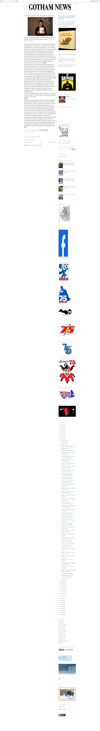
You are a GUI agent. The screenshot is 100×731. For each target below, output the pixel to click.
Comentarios (63, 709)
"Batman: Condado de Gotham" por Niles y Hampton (67, 492)
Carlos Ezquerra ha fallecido (67, 573)
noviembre (63, 442)
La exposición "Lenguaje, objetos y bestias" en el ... (68, 510)
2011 (61, 610)
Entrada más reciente (28, 142)
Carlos (69, 96)
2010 (61, 612)
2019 (61, 437)
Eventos (60, 628)
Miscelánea (61, 632)
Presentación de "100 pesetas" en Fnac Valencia (68, 527)
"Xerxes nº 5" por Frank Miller (67, 543)
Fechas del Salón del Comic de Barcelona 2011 (69, 187)
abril (62, 589)
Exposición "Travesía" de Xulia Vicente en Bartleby (67, 538)
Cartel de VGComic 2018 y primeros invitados (66, 545)
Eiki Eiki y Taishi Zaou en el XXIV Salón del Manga (67, 478)
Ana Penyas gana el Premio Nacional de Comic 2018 (67, 513)
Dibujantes (61, 625)
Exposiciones (61, 630)
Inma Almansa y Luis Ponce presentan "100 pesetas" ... (67, 517)
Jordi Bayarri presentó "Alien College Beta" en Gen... (67, 576)
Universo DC (61, 228)
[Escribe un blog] (43, 130)
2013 (61, 606)
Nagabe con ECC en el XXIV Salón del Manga (67, 460)
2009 (61, 614)
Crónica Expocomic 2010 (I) (69, 194)
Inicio (41, 142)
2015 (61, 602)
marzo (62, 591)
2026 (61, 422)
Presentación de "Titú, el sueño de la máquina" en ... (68, 499)
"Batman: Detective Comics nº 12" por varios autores (68, 463)
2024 (61, 426)
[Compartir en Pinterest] (47, 130)
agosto (63, 581)
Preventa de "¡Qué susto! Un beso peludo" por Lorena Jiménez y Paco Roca (67, 17)
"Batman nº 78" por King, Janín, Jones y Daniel (68, 552)
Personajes (61, 637)
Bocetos (60, 621)
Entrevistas (61, 626)
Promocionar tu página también (64, 257)
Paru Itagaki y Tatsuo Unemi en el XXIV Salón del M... (68, 506)
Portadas (60, 639)
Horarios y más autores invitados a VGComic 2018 (68, 488)
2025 (61, 424)
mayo (62, 587)
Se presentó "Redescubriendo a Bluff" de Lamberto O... (67, 456)
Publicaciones (62, 640)
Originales (61, 635)
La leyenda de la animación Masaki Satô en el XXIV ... (67, 474)
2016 (61, 600)
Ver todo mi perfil (71, 98)
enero (62, 595)
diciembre (63, 440)
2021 (61, 432)
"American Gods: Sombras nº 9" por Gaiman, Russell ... (67, 481)
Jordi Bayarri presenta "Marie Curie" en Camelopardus (69, 163)
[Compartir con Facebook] (45, 130)
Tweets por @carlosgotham (64, 143)
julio (62, 583)
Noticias (32, 131)
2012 (61, 608)
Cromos (60, 623)
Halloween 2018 (64, 448)
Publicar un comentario (29, 139)
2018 (61, 439)
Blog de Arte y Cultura (66, 659)
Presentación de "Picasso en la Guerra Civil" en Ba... (67, 471)
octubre (63, 444)
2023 (61, 428)
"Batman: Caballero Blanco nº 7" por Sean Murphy (68, 531)
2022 (61, 430)
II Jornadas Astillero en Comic (67, 450)
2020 (61, 434)
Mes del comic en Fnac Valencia (68, 446)
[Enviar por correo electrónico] (41, 130)
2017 (61, 598)
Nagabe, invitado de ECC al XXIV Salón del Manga (68, 570)
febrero (63, 593)
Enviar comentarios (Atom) (35, 145)
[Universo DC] (63, 256)
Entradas (62, 706)
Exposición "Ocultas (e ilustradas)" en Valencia (66, 502)
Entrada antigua (53, 142)
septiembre (63, 579)
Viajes (60, 642)
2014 (61, 604)
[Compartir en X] (44, 130)
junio (62, 585)
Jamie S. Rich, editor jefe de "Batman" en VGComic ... (67, 524)
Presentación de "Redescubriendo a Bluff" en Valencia (68, 467)
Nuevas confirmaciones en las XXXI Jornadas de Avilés (69, 179)
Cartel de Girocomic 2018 (66, 541)
